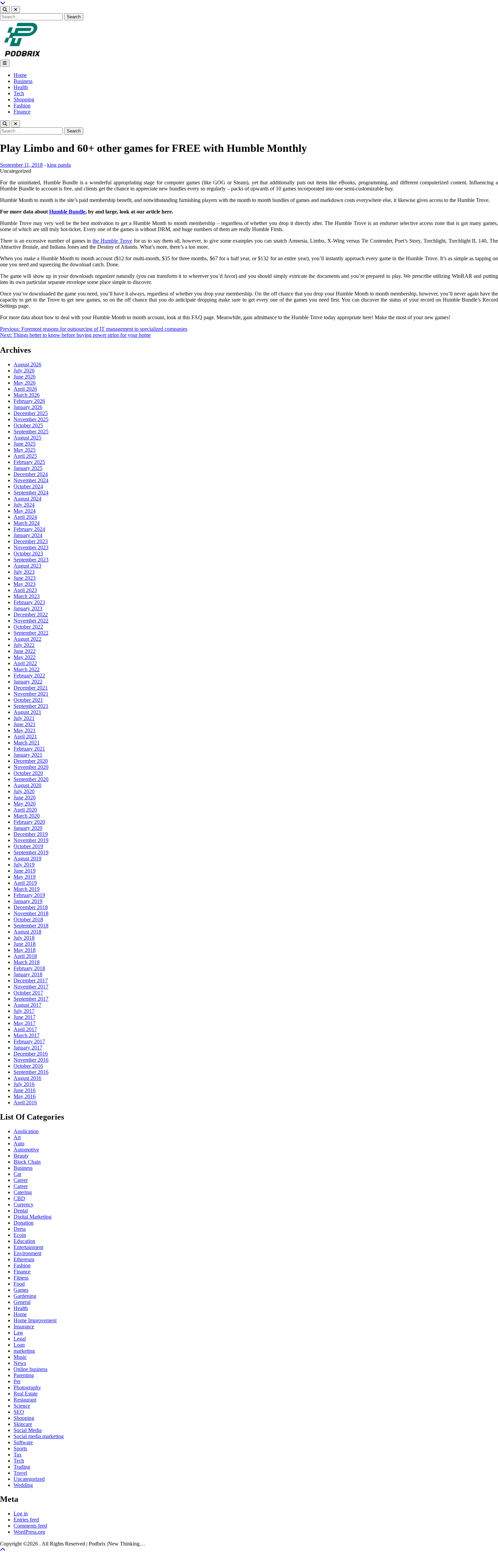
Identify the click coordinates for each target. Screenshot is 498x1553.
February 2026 (29, 401)
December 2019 (31, 834)
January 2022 (28, 681)
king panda (59, 165)
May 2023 (25, 584)
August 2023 (27, 566)
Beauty (21, 1156)
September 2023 (31, 560)
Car (17, 1174)
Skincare (23, 1424)
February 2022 (29, 675)
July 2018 (24, 938)
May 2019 (25, 877)
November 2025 (31, 419)
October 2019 (28, 846)
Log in (21, 1513)
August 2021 (27, 712)
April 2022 (25, 663)
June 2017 (25, 1017)
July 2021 (24, 718)
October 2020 (28, 773)
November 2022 (31, 621)
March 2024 (27, 523)
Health (21, 87)
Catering (23, 1192)
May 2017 (25, 1023)
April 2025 (25, 456)
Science (22, 1406)
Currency (24, 1204)
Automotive (26, 1149)
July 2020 (24, 791)
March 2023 (27, 596)
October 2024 (28, 486)
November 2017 (31, 986)
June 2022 (25, 651)
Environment (27, 1253)
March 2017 (27, 1035)
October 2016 (28, 1066)
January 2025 (28, 468)
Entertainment (28, 1247)
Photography (27, 1387)
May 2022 (25, 657)
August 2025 (27, 438)
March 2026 (27, 395)
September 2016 (31, 1072)
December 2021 (31, 688)
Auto (19, 1143)
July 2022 (24, 645)
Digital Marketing (32, 1217)
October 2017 (28, 993)
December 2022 (31, 614)
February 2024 (29, 529)
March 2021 (27, 742)
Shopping (24, 99)
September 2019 (31, 852)
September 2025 (31, 431)
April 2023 (25, 590)
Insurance (24, 1326)
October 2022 (28, 627)
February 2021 (29, 749)
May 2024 (25, 511)
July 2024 (24, 505)
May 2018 (25, 950)
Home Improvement (35, 1320)
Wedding (23, 1485)
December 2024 (31, 474)
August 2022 (27, 639)
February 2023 (29, 602)
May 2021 (25, 730)
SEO (19, 1412)
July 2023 (24, 572)
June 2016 (25, 1090)
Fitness (21, 1278)
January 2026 (28, 407)
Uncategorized (29, 1479)
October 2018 (28, 919)
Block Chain (27, 1162)
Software (23, 1442)
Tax (18, 1454)
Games (21, 1290)
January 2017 (28, 1047)
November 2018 (31, 913)
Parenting (24, 1375)
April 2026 (25, 389)
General (22, 1302)
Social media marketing (39, 1436)
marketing (24, 1351)
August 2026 (27, 364)
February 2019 (29, 895)
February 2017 (29, 1041)
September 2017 (31, 999)
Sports (20, 1448)
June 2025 (25, 444)
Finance (22, 112)
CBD (19, 1198)
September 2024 (31, 492)
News (20, 1363)
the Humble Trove (112, 241)
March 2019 (27, 889)
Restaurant (25, 1400)
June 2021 (25, 724)
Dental (21, 1210)
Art (17, 1137)
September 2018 (31, 925)
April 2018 (25, 956)
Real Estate (26, 1393)
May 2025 (25, 450)
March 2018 (27, 962)
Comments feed (30, 1526)
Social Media (28, 1430)
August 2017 (27, 1005)
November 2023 (31, 547)
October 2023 (28, 553)
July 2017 (24, 1011)
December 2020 (31, 761)
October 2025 (28, 425)
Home (20, 75)
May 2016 (25, 1096)
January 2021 (28, 755)
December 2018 (31, 907)
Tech (19, 93)
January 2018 (28, 974)
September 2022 (31, 633)
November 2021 (31, 694)
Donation (24, 1223)
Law (18, 1332)
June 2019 (25, 871)
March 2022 (27, 669)
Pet (17, 1381)
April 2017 (25, 1029)
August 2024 (27, 499)
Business (23, 81)
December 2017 (31, 980)
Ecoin (20, 1235)
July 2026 (24, 370)
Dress (20, 1229)
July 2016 (24, 1084)
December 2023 (31, 541)
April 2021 (25, 736)
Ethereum (24, 1259)
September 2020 (31, 779)
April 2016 (25, 1102)
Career (21, 1180)
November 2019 (31, 840)
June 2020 (25, 797)
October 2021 (28, 700)
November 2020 (31, 767)
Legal (20, 1339)
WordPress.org (29, 1532)
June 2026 (25, 377)
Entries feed (26, 1520)
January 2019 (28, 901)
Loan (19, 1345)
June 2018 (25, 944)
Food (19, 1284)
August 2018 (27, 932)
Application (26, 1131)
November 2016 (31, 1060)
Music (20, 1357)
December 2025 (31, 413)
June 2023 (25, 578)
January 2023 (28, 608)
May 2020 (25, 803)
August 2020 (27, 785)
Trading (22, 1467)
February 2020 (29, 822)
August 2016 (27, 1078)
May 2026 (25, 383)
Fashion (22, 105)
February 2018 (29, 968)
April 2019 (25, 883)
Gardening (25, 1296)
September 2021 (31, 706)
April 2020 (25, 810)
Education (24, 1241)
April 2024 (25, 517)
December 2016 (31, 1054)
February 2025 (29, 462)
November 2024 (31, 480)
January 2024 (28, 535)
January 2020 (28, 828)
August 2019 (27, 858)
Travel (20, 1473)
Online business (30, 1369)
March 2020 (27, 816)
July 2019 (24, 864)
